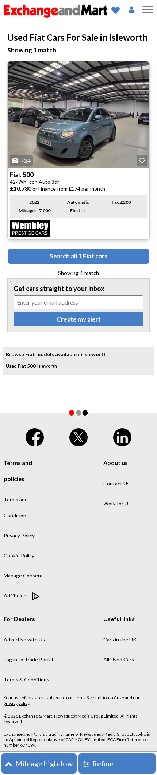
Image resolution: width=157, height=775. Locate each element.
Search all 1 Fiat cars (78, 256)
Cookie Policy (19, 555)
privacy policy (16, 703)
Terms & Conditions (26, 679)
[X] (78, 436)
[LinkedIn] (122, 436)
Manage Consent (23, 575)
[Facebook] (35, 436)
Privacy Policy (19, 535)
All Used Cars (118, 659)
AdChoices (17, 595)
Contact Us (116, 483)
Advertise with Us (24, 639)
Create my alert (79, 319)
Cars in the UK (120, 639)
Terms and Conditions (16, 507)
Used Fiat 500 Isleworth (31, 366)
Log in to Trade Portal (28, 659)
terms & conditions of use (99, 697)
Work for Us (117, 503)
